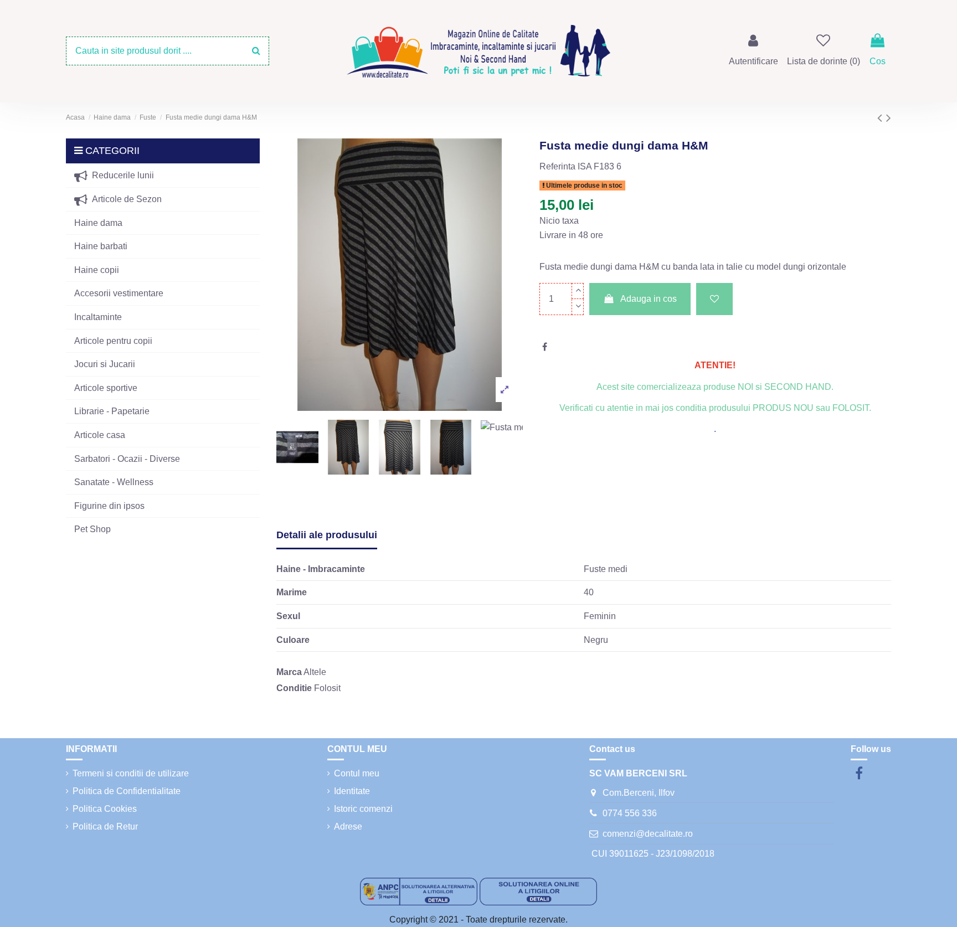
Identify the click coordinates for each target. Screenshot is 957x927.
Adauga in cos (648, 298)
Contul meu (356, 773)
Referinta (557, 166)
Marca (289, 672)
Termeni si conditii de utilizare (131, 773)
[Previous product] (881, 117)
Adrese (348, 826)
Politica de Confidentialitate (127, 791)
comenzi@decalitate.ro (648, 833)
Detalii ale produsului (326, 534)
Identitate (352, 791)
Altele (314, 672)
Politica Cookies (105, 808)
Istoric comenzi (363, 808)
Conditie (294, 688)
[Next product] (888, 117)
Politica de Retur (105, 826)
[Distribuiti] (544, 347)
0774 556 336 (630, 813)
